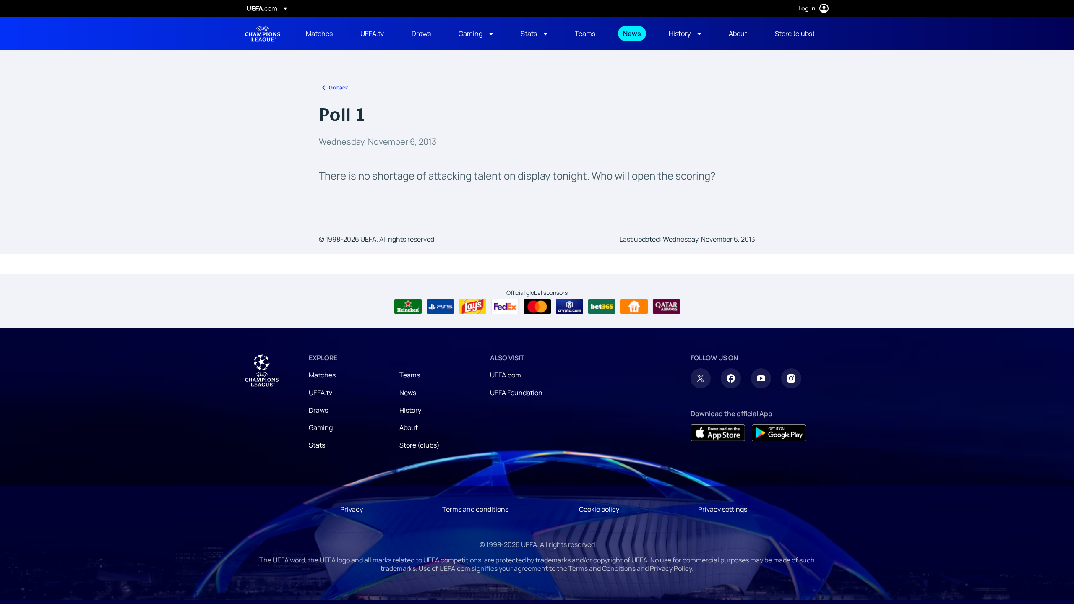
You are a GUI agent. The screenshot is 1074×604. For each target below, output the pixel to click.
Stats (317, 445)
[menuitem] (322, 34)
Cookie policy (599, 509)
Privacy (351, 509)
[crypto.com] (569, 306)
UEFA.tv (320, 392)
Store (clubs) (419, 445)
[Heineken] (408, 306)
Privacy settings (722, 509)
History (410, 410)
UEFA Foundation (516, 392)
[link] (319, 34)
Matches (322, 375)
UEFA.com (505, 375)
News (407, 392)
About (408, 427)
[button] (475, 34)
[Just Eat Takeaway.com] (634, 306)
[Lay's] (472, 306)
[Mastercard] (537, 306)
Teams (409, 375)
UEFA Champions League (262, 34)
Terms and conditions (475, 509)
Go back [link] (338, 87)
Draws (318, 410)
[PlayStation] (440, 306)
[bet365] (601, 306)
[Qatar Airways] (666, 306)
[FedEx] (505, 306)
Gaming (321, 427)
